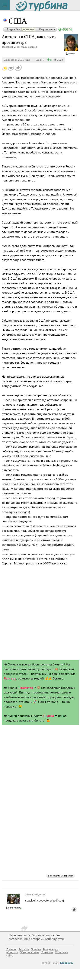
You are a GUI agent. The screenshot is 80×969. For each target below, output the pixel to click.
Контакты (47, 952)
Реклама (24, 949)
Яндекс (48, 715)
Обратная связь (29, 952)
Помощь (36, 949)
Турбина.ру (66, 963)
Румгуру (10, 678)
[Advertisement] (40, 613)
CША (18, 20)
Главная (11, 949)
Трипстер (26, 687)
